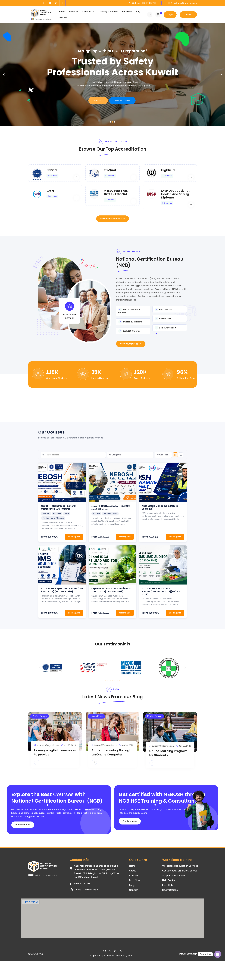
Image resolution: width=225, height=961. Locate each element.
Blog (138, 11)
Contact (62, 17)
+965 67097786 (148, 3)
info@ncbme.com (187, 3)
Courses (86, 11)
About (71, 11)
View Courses (22, 824)
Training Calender (108, 11)
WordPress (97, 716)
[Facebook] (104, 950)
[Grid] (175, 454)
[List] (180, 454)
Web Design (41, 716)
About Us (98, 100)
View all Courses (122, 100)
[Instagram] (110, 950)
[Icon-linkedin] (115, 950)
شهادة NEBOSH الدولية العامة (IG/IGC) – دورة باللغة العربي (111, 507)
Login (170, 14)
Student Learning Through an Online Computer (111, 752)
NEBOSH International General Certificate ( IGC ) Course (58, 507)
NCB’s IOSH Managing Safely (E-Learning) (160, 507)
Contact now (130, 821)
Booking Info (74, 536)
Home (61, 11)
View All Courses (129, 343)
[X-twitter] (120, 950)
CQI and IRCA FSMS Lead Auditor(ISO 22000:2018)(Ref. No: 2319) (161, 591)
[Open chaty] (217, 954)
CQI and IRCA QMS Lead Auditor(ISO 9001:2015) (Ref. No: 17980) (62, 590)
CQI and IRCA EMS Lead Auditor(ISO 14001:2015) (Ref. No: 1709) (112, 590)
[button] (40, 667)
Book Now (127, 11)
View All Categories (111, 218)
